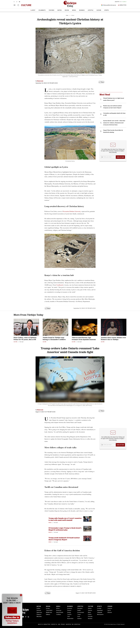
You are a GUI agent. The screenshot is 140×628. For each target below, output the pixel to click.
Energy (69, 612)
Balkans (48, 614)
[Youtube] (23, 616)
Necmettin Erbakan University (72, 211)
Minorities (39, 616)
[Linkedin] (28, 616)
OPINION (110, 606)
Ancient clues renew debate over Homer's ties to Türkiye (113, 338)
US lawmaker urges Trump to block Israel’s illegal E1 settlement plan (65, 529)
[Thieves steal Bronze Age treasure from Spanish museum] (84, 327)
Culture (72, 15)
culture (26, 5)
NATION (59, 10)
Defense (39, 610)
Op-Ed (109, 610)
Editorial (110, 612)
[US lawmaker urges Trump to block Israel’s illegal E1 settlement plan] (87, 528)
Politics (38, 608)
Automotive (70, 618)
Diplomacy (39, 612)
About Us (40, 624)
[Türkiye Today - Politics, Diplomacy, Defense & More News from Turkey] (70, 4)
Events (89, 614)
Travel (79, 614)
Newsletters (47, 624)
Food (78, 616)
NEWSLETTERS (123, 5)
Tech (68, 616)
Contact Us (54, 624)
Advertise (68, 624)
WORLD (74, 10)
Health (79, 610)
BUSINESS (82, 10)
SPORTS (106, 10)
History (90, 608)
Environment (80, 612)
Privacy (63, 624)
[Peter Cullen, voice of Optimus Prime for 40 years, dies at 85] (26, 327)
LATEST (33, 10)
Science (79, 618)
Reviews (90, 618)
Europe (48, 608)
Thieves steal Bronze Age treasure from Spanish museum (84, 338)
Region (50, 532)
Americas (58, 610)
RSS (72, 624)
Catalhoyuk (59, 285)
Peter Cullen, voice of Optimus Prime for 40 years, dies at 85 (25, 338)
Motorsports (100, 614)
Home (67, 15)
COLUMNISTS (42, 10)
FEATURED (51, 10)
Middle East (49, 612)
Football (99, 608)
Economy (69, 608)
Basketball (99, 610)
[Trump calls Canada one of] (87, 519)
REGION (67, 10)
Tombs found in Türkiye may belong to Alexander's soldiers (54, 338)
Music (89, 612)
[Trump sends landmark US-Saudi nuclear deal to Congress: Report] (87, 538)
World (50, 522)
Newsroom (40, 81)
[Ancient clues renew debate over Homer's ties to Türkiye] (113, 327)
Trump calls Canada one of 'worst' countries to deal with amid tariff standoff (65, 519)
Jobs (59, 624)
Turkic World (49, 610)
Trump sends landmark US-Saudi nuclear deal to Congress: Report (64, 539)
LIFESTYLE (90, 10)
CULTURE (98, 10)
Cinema (90, 610)
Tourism (69, 614)
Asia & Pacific (59, 612)
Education (79, 608)
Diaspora (39, 614)
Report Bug (77, 624)
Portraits (90, 616)
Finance (69, 610)
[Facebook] (25, 616)
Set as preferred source (109, 5)
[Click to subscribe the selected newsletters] (120, 157)
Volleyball (99, 612)
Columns (110, 608)
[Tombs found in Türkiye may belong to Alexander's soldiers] (55, 327)
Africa (57, 608)
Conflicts (58, 614)
